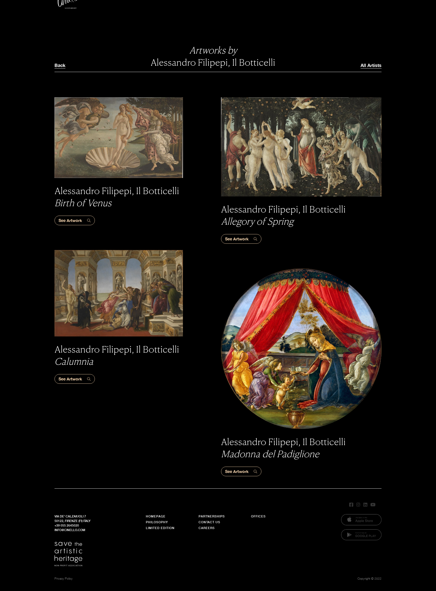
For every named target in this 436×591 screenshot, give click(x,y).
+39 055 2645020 (66, 525)
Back (59, 65)
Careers (207, 528)
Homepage (156, 516)
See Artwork (70, 220)
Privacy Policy (63, 578)
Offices (258, 516)
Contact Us (209, 522)
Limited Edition (160, 528)
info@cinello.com (69, 530)
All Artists (371, 65)
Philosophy (157, 522)
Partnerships (212, 516)
